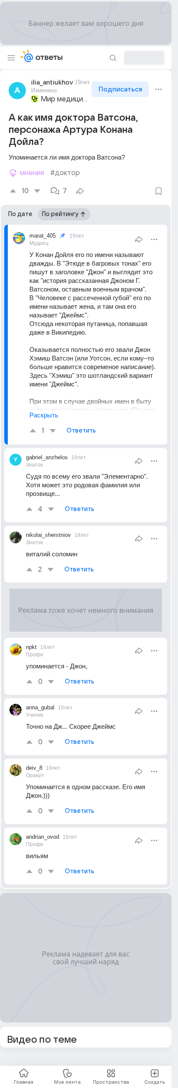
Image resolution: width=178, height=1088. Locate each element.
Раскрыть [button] (43, 415)
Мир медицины (65, 99)
